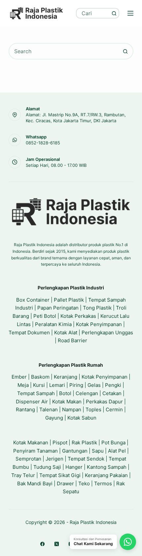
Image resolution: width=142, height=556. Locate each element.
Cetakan (112, 393)
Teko (84, 483)
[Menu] (130, 13)
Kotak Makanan (30, 442)
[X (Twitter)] (56, 544)
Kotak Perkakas (78, 316)
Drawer (65, 483)
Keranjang (65, 377)
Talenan (48, 409)
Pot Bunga (113, 442)
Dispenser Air (32, 401)
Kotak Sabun (81, 418)
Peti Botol (44, 316)
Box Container (33, 300)
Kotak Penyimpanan (99, 324)
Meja (23, 385)
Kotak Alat (65, 332)
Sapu (98, 451)
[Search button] (114, 13)
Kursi (39, 385)
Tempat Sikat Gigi (60, 475)
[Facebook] (42, 544)
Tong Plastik (97, 308)
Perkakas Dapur (104, 401)
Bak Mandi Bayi (35, 483)
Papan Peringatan (58, 308)
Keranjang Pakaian (106, 475)
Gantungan (75, 451)
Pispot (60, 442)
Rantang (25, 409)
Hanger (74, 467)
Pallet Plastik (69, 300)
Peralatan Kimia (53, 324)
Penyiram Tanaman (35, 451)
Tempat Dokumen (29, 332)
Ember (19, 377)
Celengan (87, 393)
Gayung (54, 418)
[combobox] (93, 13)
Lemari (57, 385)
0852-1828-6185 (43, 142)
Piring (76, 385)
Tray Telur (23, 475)
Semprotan (28, 459)
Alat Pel (117, 451)
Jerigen (54, 459)
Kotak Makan (67, 401)
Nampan (71, 409)
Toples (93, 409)
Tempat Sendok (86, 459)
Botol (65, 393)
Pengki (113, 385)
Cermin (114, 409)
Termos (103, 483)
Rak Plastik (84, 442)
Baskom (40, 377)
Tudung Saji (47, 467)
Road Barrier (72, 340)
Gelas (94, 385)
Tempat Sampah (36, 393)
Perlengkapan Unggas (107, 332)
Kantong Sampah (106, 467)
